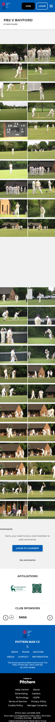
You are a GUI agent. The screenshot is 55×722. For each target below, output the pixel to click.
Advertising (21, 693)
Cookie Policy (15, 705)
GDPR (36, 697)
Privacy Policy (38, 701)
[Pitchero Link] (27, 682)
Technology (22, 697)
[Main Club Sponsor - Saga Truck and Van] (18, 617)
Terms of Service (18, 701)
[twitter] (27, 647)
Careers (36, 693)
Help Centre (22, 689)
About (36, 689)
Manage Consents (37, 705)
